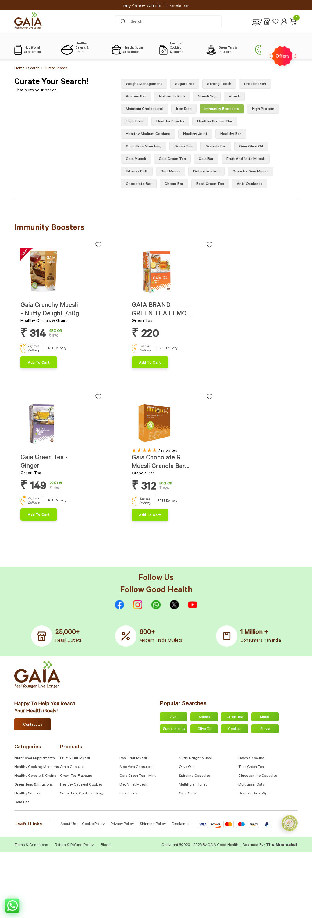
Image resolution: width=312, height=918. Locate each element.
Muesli (234, 97)
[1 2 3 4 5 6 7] (60, 272)
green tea (183, 147)
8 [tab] (157, 292)
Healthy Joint (195, 134)
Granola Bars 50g (253, 794)
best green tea (210, 184)
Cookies (234, 729)
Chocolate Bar (139, 184)
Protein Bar (136, 97)
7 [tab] (42, 292)
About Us (68, 824)
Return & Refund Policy (74, 845)
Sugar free (184, 84)
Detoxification (206, 172)
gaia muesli (136, 159)
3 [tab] (29, 292)
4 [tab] (32, 292)
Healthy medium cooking (148, 134)
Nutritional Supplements (34, 758)
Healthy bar (230, 134)
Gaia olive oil (251, 147)
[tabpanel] (60, 271)
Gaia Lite (21, 802)
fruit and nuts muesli (245, 159)
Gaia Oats (187, 794)
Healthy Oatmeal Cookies (81, 785)
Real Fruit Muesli (133, 758)
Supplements (174, 729)
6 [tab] (39, 292)
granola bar (215, 147)
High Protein (263, 109)
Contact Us (32, 725)
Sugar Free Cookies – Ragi (82, 794)
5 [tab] (35, 292)
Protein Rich (255, 84)
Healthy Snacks (27, 794)
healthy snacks (170, 122)
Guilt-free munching (143, 147)
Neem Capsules (251, 758)
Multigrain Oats (251, 785)
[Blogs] (257, 21)
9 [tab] (160, 444)
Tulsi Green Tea (251, 767)
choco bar (174, 184)
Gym (174, 717)
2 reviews (167, 451)
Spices (204, 717)
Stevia (265, 729)
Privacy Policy (122, 824)
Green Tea (234, 717)
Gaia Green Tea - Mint (137, 776)
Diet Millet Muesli (133, 785)
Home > (21, 68)
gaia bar (206, 159)
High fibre (135, 122)
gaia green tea (172, 159)
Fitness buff (137, 172)
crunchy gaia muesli (250, 172)
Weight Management (144, 84)
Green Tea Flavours (76, 776)
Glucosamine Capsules (257, 776)
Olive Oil (204, 729)
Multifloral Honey (193, 785)
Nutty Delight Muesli (195, 758)
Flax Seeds (128, 794)
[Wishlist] (275, 21)
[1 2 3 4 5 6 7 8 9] (172, 424)
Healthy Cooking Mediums (36, 767)
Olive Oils (186, 767)
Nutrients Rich (172, 97)
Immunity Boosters (221, 109)
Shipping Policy (153, 824)
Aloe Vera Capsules (135, 767)
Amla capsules (72, 767)
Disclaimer (181, 824)
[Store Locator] (267, 21)
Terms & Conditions (31, 845)
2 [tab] (25, 292)
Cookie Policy (93, 824)
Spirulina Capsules (194, 776)
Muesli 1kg (207, 97)
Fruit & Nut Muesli (75, 758)
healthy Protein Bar (214, 122)
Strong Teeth (219, 84)
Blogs (105, 845)
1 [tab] (22, 292)
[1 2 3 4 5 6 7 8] (172, 272)
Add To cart (39, 363)
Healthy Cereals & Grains (35, 776)
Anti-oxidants (249, 184)
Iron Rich (184, 109)
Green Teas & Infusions (33, 785)
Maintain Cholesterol (144, 109)
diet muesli (170, 172)
